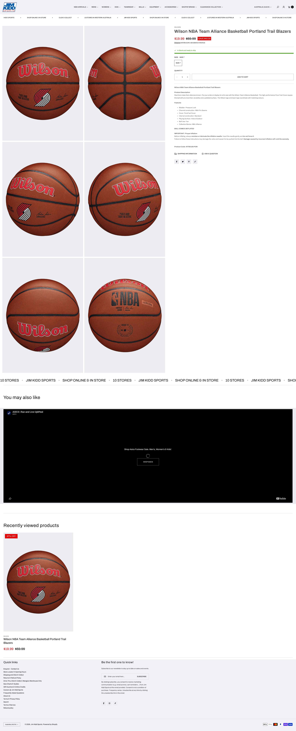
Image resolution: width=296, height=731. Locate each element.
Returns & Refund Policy (12, 678)
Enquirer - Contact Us (11, 669)
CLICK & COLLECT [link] (26, 17)
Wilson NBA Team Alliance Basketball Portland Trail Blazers (34, 641)
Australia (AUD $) (262, 7)
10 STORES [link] (90, 380)
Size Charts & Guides (11, 684)
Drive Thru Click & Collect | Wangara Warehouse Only (22, 681)
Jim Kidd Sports (36, 724)
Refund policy (8, 708)
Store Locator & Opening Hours (14, 672)
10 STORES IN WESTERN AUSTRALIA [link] (59, 17)
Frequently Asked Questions (13, 693)
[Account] (283, 7)
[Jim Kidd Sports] (9, 7)
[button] (80, 7)
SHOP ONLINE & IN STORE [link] (120, 17)
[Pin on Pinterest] (189, 161)
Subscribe (141, 676)
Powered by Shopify (50, 724)
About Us (6, 696)
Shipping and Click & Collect (13, 675)
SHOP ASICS (148, 462)
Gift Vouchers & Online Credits (14, 687)
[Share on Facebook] (176, 161)
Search (6, 702)
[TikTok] (115, 703)
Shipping (177, 43)
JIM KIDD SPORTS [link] (91, 17)
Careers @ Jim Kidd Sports (13, 690)
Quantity (178, 71)
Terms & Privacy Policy (11, 699)
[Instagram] (109, 703)
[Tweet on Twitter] (182, 161)
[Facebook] (103, 703)
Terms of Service (9, 705)
